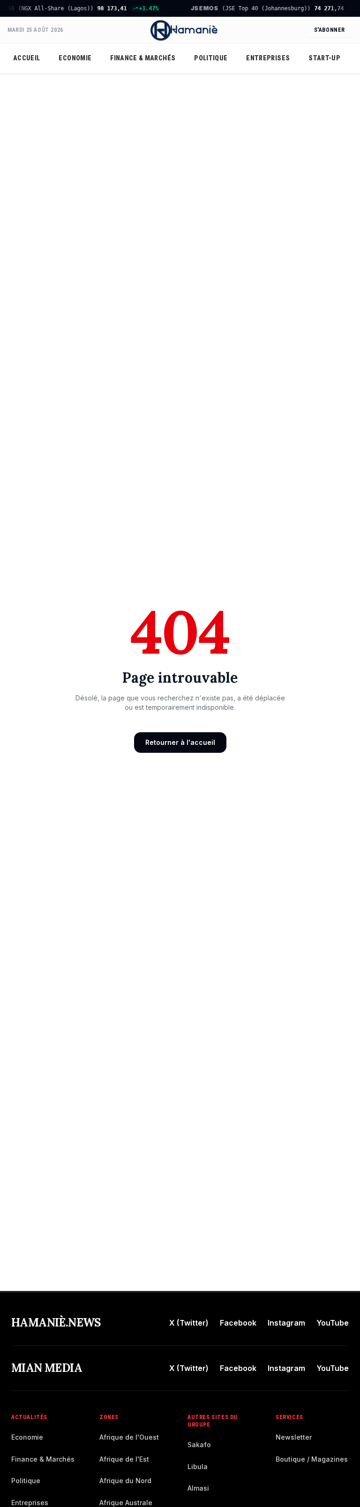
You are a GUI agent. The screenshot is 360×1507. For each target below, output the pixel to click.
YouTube (332, 1322)
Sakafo (199, 1445)
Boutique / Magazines (312, 1459)
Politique (210, 58)
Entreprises (268, 58)
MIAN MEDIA (46, 1368)
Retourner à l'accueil (180, 742)
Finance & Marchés (142, 58)
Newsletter (294, 1437)
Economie (75, 58)
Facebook (238, 1322)
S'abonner (329, 30)
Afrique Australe (125, 1503)
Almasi (198, 1488)
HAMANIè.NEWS (56, 1322)
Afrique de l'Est (124, 1459)
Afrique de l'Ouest (129, 1437)
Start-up (324, 58)
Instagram (286, 1322)
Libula (198, 1467)
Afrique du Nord (125, 1481)
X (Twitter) (189, 1322)
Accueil (26, 58)
